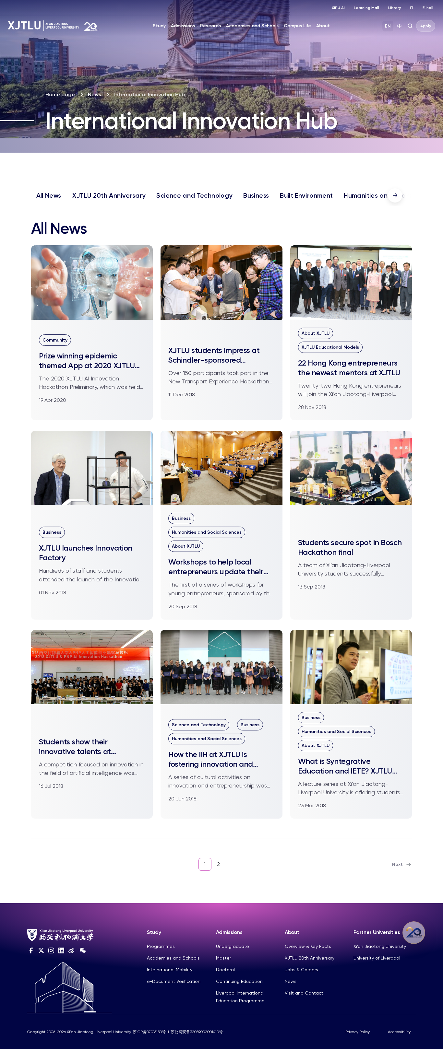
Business (256, 195)
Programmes (161, 946)
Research (210, 26)
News (94, 94)
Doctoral (225, 969)
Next (397, 864)
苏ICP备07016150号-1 (151, 1032)
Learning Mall (366, 8)
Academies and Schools (252, 26)
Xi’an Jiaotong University (379, 946)
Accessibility (399, 1032)
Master (223, 958)
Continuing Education (239, 981)
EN (388, 26)
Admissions (183, 26)
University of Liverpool (376, 958)
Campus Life (297, 26)
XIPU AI (338, 8)
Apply (425, 26)
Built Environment (306, 195)
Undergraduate (232, 946)
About (323, 26)
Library (394, 8)
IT (411, 8)
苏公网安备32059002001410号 (197, 1032)
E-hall (428, 8)
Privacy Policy (357, 1032)
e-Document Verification (173, 981)
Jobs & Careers (301, 969)
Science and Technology (194, 195)
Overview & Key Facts (308, 946)
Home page (60, 94)
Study (159, 26)
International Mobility (169, 969)
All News (48, 195)
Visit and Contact (304, 993)
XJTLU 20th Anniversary (109, 195)
